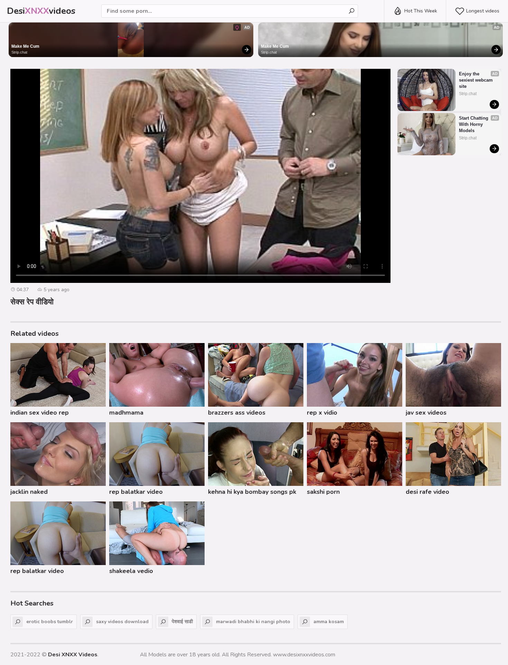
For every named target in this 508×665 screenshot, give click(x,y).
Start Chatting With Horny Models (474, 124)
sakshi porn (323, 492)
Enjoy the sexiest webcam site (476, 80)
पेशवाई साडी (182, 621)
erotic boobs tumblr (49, 621)
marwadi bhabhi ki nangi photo (253, 621)
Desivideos (41, 11)
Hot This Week (420, 11)
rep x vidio (322, 412)
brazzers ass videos (236, 412)
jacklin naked (29, 492)
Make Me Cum (25, 46)
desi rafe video (427, 492)
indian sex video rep (39, 412)
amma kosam (328, 621)
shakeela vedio (131, 571)
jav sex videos (426, 412)
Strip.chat (19, 52)
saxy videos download (122, 621)
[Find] (351, 11)
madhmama (126, 412)
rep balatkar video (136, 492)
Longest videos (482, 11)
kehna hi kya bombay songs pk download (252, 493)
